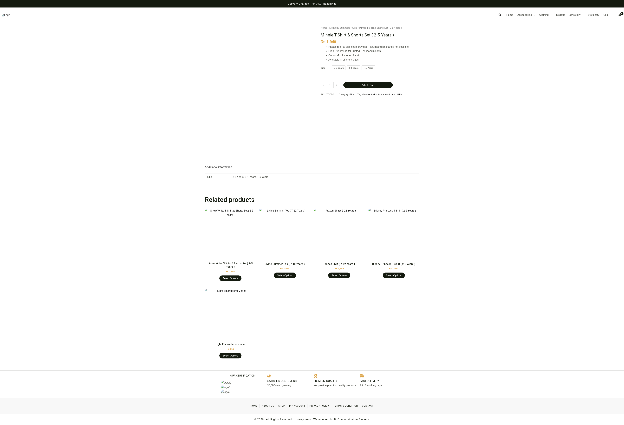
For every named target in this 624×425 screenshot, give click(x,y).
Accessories (524, 14)
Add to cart (368, 85)
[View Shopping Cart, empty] (618, 15)
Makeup (560, 14)
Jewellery (575, 14)
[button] (500, 15)
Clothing (544, 14)
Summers (345, 28)
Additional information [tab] (218, 167)
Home (509, 14)
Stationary (593, 14)
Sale (606, 14)
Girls (354, 28)
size (323, 68)
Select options (230, 278)
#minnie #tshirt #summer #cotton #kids (382, 94)
